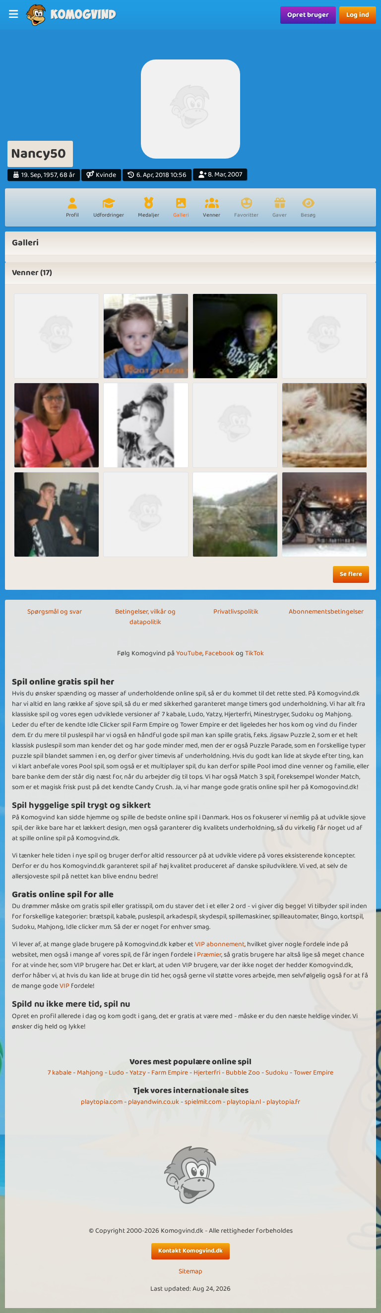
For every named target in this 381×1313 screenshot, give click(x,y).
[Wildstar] (324, 514)
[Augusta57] (56, 336)
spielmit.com (203, 1101)
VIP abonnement (220, 944)
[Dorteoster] (56, 425)
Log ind (357, 14)
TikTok (254, 653)
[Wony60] (324, 425)
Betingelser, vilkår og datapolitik (145, 617)
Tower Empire (313, 1072)
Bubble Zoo (243, 1072)
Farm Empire (169, 1072)
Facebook (219, 653)
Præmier (209, 954)
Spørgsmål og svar (54, 611)
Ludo (116, 1072)
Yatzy (137, 1072)
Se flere (351, 574)
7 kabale (59, 1072)
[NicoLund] (324, 336)
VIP (64, 985)
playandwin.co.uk (153, 1101)
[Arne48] (145, 514)
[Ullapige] (145, 336)
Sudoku (276, 1072)
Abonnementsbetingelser (326, 611)
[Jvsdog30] (235, 336)
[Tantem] (235, 514)
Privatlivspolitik (235, 611)
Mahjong (90, 1072)
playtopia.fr (283, 1101)
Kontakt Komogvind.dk (190, 1251)
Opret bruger (308, 14)
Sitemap (190, 1271)
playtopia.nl (244, 1101)
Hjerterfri (206, 1072)
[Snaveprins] (56, 514)
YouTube (189, 653)
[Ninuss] (145, 425)
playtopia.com (102, 1101)
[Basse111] (235, 425)
